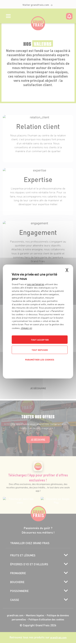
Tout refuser (40, 350)
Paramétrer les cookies (39, 359)
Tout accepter (40, 339)
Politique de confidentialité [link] (38, 367)
